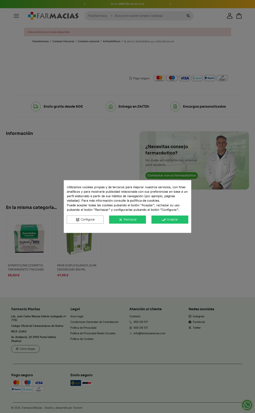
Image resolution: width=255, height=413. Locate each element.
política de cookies (144, 201)
